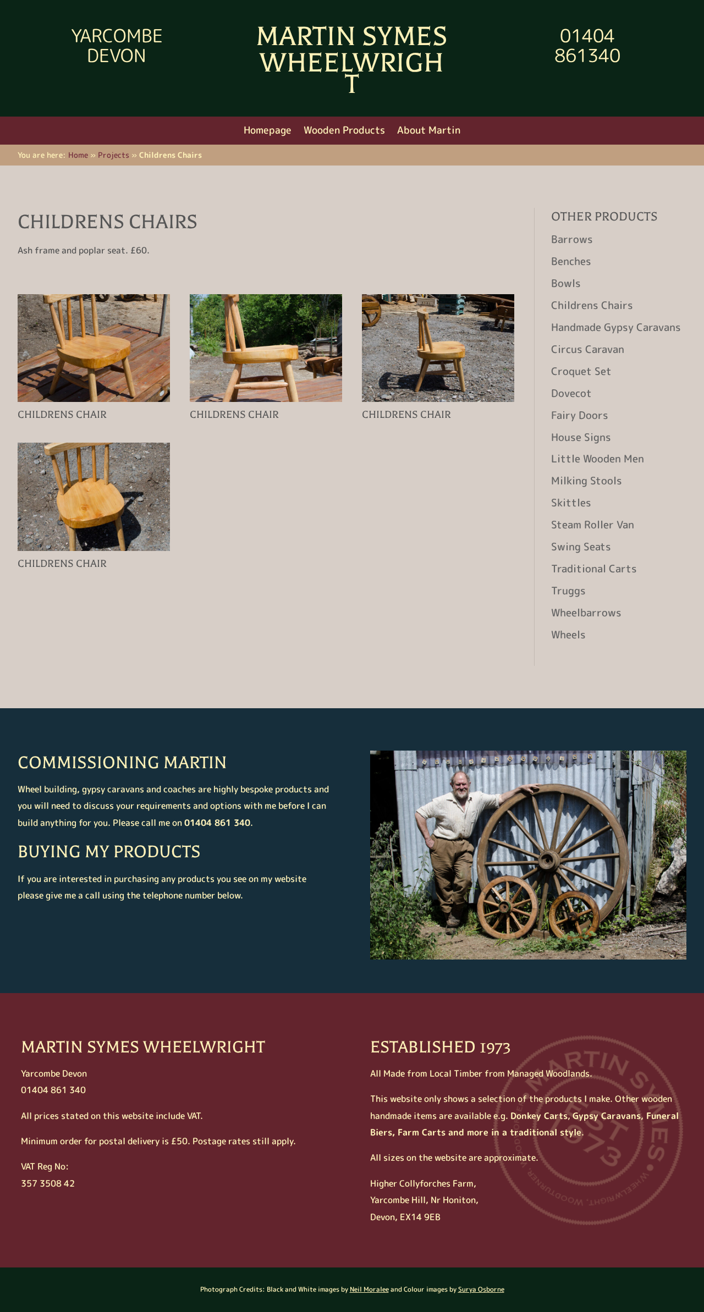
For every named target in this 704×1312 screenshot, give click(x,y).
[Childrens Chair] (94, 402)
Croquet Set (581, 371)
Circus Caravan (587, 349)
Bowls (566, 283)
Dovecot (571, 393)
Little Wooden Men (597, 458)
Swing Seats (581, 546)
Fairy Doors (579, 415)
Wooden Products (344, 131)
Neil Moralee (369, 1289)
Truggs (568, 590)
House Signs (581, 437)
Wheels (568, 634)
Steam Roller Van (592, 524)
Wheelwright (352, 73)
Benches (571, 261)
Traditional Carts (594, 568)
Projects (113, 155)
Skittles (571, 502)
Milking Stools (586, 480)
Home (78, 155)
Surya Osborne (481, 1289)
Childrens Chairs (592, 305)
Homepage (268, 131)
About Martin (428, 131)
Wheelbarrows (586, 612)
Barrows (572, 239)
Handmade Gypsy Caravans (616, 327)
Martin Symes (352, 36)
